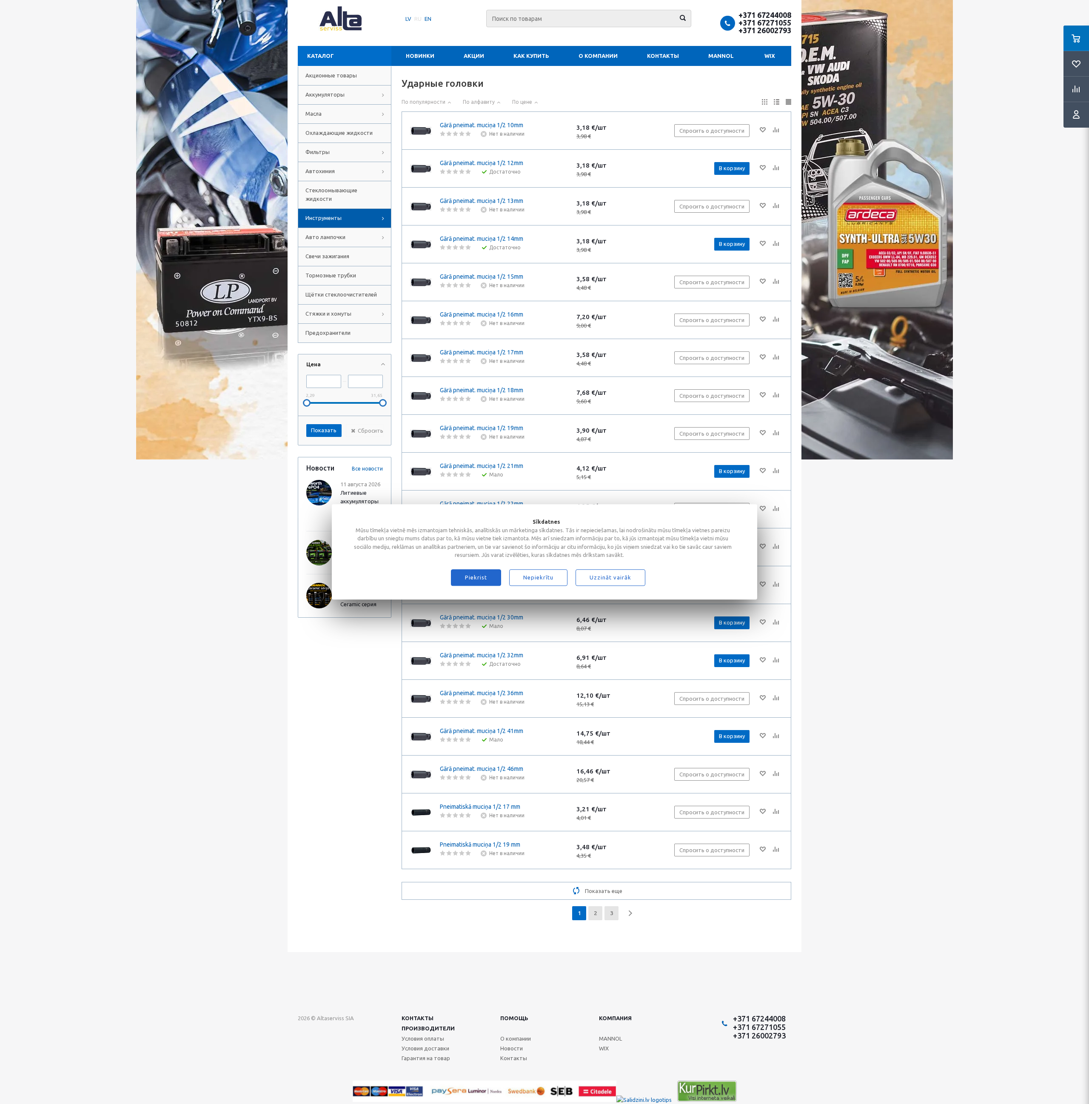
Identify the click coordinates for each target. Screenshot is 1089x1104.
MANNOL (721, 56)
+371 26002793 (764, 30)
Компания (615, 1018)
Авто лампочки (325, 237)
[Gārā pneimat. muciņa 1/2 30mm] (420, 622)
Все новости (367, 468)
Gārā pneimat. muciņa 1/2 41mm (481, 730)
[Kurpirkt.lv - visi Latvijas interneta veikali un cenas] (707, 1100)
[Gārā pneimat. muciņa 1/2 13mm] (420, 206)
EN (428, 19)
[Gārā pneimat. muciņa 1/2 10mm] (420, 130)
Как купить (531, 56)
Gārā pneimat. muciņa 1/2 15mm (481, 276)
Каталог (320, 56)
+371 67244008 (764, 15)
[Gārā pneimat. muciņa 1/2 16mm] (420, 320)
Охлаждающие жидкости (339, 133)
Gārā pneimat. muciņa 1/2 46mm (481, 768)
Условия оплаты (423, 1038)
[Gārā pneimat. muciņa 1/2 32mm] (420, 660)
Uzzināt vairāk (610, 578)
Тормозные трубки (330, 275)
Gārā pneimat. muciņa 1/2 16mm (481, 314)
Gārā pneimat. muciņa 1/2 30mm (481, 617)
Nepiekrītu (538, 578)
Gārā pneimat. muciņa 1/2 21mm (481, 465)
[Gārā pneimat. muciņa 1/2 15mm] (420, 282)
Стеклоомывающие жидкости (331, 194)
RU (418, 19)
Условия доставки (425, 1048)
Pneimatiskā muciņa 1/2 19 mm (480, 844)
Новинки (420, 56)
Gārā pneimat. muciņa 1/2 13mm (481, 200)
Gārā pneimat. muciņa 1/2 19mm (481, 428)
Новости (511, 1048)
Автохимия (320, 171)
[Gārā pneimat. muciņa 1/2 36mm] (420, 698)
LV (408, 19)
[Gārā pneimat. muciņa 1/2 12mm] (420, 168)
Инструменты (323, 218)
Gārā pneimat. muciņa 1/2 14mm (481, 238)
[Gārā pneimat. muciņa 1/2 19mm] (420, 433)
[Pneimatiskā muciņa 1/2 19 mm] (420, 850)
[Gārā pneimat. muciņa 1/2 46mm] (420, 774)
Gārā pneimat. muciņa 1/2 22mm (481, 503)
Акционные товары (331, 75)
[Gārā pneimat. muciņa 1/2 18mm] (420, 395)
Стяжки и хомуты (328, 314)
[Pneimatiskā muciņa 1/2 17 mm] (420, 812)
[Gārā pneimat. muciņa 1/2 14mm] (420, 244)
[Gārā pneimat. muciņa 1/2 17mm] (420, 357)
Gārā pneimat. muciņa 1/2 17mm (481, 352)
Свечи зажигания (327, 256)
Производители (428, 1028)
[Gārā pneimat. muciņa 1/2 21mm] (420, 471)
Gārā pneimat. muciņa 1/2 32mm (481, 655)
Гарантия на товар (426, 1058)
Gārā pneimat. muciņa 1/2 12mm (481, 163)
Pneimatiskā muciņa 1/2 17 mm (480, 806)
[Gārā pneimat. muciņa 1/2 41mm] (420, 736)
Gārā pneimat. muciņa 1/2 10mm (481, 125)
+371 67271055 (764, 22)
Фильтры (317, 152)
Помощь (514, 1018)
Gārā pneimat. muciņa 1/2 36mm (481, 693)
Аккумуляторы (325, 94)
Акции (474, 56)
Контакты (663, 56)
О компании (598, 56)
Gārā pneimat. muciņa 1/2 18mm (481, 390)
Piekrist (476, 578)
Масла (313, 114)
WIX (769, 56)
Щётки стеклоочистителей (341, 294)
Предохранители (328, 333)
